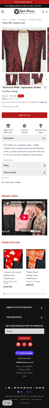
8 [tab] (17, 293)
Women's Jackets (35, 20)
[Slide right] (46, 79)
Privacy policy (24, 399)
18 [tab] (34, 293)
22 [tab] (42, 293)
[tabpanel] (13, 269)
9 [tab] (18, 293)
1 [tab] (4, 293)
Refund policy (13, 399)
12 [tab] (24, 293)
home (4, 20)
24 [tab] (45, 293)
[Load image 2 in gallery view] (24, 79)
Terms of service (37, 399)
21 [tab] (40, 293)
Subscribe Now (24, 338)
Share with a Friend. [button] (13, 182)
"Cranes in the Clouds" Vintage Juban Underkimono (12, 275)
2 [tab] (6, 293)
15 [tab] (29, 293)
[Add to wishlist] (45, 87)
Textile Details (10, 172)
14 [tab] (27, 293)
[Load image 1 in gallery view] (11, 79)
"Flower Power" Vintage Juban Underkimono (32, 275)
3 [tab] (8, 293)
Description (9, 138)
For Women (23, 20)
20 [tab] (38, 293)
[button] (3, 12)
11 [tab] (22, 293)
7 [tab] (15, 293)
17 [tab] (33, 293)
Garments (12, 20)
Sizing (6, 165)
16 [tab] (31, 293)
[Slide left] (2, 79)
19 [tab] (36, 293)
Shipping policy (26, 403)
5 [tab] (11, 293)
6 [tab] (13, 293)
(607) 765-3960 (24, 358)
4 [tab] (9, 293)
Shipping (4, 98)
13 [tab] (25, 293)
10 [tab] (20, 293)
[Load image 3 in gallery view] (37, 79)
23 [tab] (43, 293)
